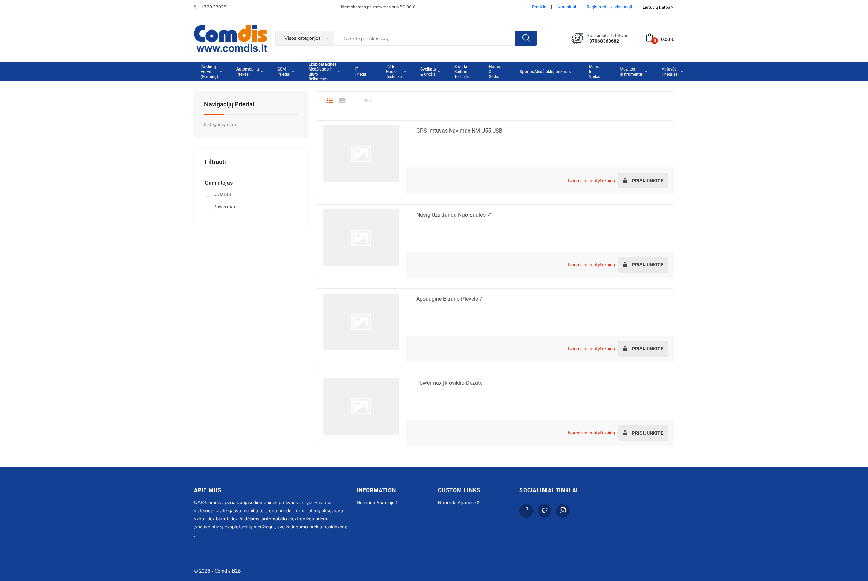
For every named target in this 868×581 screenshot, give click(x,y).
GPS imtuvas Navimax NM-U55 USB (459, 130)
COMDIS (222, 194)
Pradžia (539, 6)
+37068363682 (603, 41)
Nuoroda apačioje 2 (458, 502)
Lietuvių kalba (657, 7)
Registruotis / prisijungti (609, 6)
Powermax (224, 206)
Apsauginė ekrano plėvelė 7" (450, 299)
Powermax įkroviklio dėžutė (449, 383)
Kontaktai (567, 6)
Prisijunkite (647, 180)
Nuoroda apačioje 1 (377, 502)
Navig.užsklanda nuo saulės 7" (454, 215)
